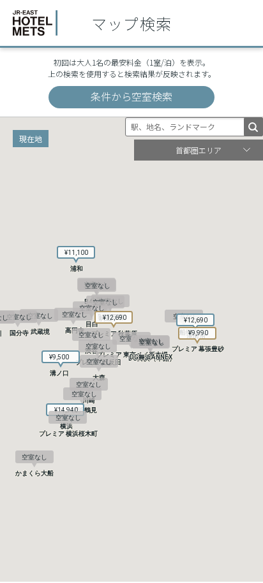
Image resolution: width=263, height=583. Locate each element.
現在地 (30, 138)
